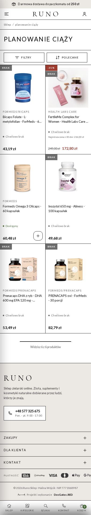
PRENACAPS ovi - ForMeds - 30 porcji (67, 298)
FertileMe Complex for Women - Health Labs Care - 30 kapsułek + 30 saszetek (67, 119)
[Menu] (6, 14)
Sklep (7, 24)
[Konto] (84, 14)
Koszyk (82, 508)
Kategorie (27, 510)
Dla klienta (15, 450)
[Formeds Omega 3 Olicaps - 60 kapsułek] (23, 177)
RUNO (46, 14)
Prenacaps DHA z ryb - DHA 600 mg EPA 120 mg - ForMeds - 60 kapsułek (22, 298)
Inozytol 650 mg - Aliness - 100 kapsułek (66, 208)
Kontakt (12, 462)
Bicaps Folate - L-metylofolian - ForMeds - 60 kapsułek (22, 119)
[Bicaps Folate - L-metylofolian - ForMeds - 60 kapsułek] (23, 87)
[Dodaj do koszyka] (38, 236)
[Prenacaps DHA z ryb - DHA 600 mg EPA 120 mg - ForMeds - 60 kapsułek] (23, 266)
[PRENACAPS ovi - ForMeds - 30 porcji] (68, 266)
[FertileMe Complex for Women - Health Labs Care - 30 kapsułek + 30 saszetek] (68, 87)
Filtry (26, 57)
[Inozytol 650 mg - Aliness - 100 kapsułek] (68, 177)
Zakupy (11, 438)
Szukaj (45, 510)
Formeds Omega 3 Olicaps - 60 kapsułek (22, 208)
